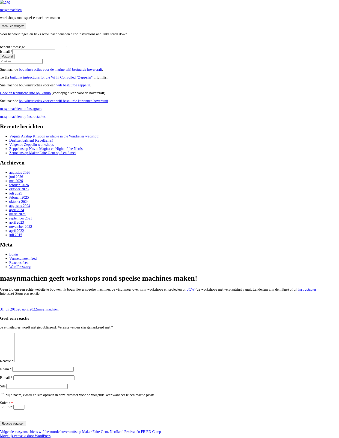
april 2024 (16, 210)
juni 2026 (16, 177)
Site (3, 386)
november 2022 (20, 226)
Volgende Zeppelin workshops (31, 144)
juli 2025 (15, 193)
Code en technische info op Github (25, 93)
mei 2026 (16, 181)
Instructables (307, 289)
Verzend (7, 56)
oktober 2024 (19, 202)
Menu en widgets (13, 26)
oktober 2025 (19, 189)
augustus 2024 (19, 206)
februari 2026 (19, 185)
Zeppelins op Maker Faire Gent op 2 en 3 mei (42, 153)
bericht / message (12, 47)
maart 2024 (17, 214)
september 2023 (20, 218)
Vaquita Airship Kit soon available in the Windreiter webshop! (54, 136)
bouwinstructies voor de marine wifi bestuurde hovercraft (60, 69)
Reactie (7, 361)
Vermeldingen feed (23, 258)
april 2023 (16, 222)
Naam (6, 369)
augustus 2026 (19, 172)
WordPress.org (20, 267)
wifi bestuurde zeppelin (73, 85)
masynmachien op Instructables (22, 117)
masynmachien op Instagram (21, 109)
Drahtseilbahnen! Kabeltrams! (31, 140)
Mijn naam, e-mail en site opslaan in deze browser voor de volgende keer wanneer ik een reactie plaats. (80, 395)
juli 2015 (15, 235)
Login (13, 254)
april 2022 (16, 231)
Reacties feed (19, 263)
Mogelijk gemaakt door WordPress (25, 436)
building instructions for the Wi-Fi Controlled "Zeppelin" (51, 77)
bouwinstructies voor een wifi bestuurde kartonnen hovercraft (63, 101)
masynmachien (11, 10)
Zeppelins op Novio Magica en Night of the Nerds (46, 149)
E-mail (6, 51)
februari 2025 (19, 197)
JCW (191, 289)
